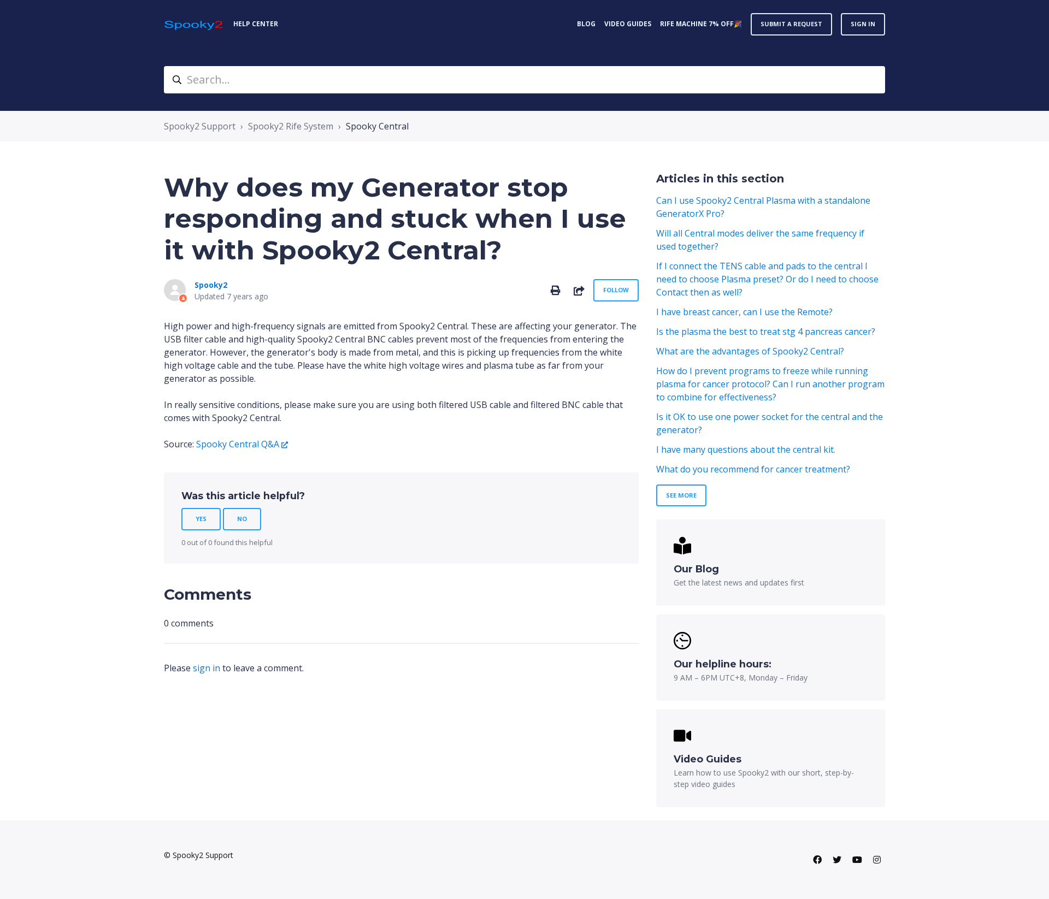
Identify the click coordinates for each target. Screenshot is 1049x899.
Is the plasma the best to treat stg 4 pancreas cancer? (765, 332)
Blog (586, 23)
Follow (616, 290)
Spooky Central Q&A (237, 444)
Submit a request (791, 24)
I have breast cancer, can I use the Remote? (744, 312)
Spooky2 (211, 285)
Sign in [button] (863, 24)
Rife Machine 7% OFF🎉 (701, 23)
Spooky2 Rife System (290, 126)
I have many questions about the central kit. (745, 449)
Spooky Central (377, 126)
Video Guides (627, 23)
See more (681, 495)
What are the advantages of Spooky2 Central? (750, 351)
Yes (201, 518)
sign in (206, 668)
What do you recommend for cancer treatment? (753, 469)
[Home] (194, 24)
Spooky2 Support (199, 126)
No (242, 518)
